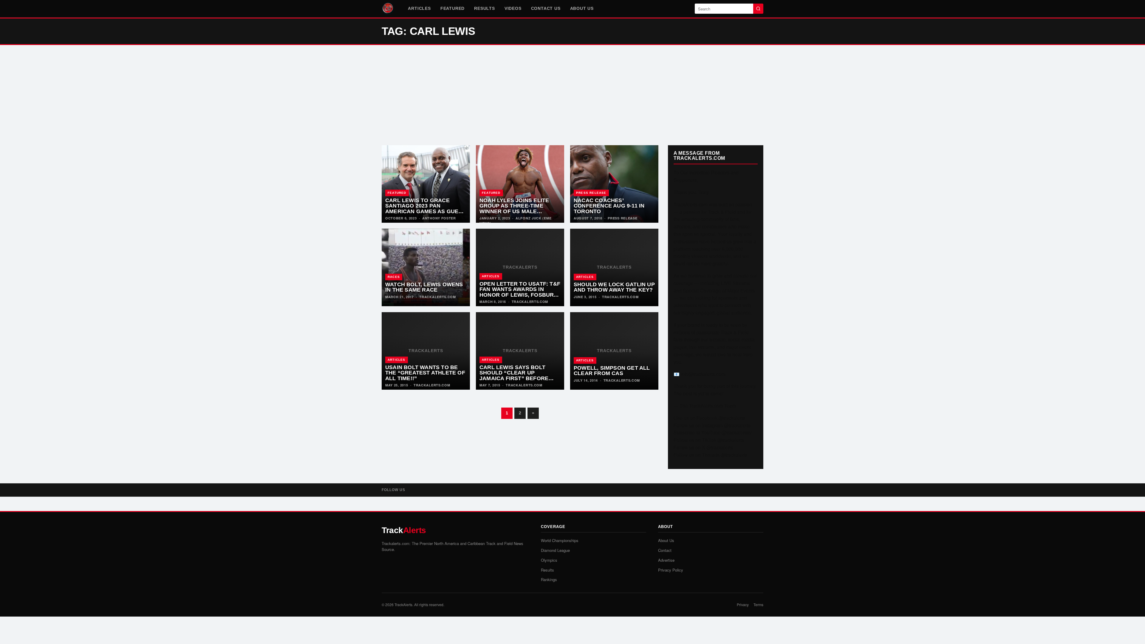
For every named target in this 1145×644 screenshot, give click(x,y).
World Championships (559, 540)
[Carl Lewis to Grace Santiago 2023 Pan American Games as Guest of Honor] (426, 184)
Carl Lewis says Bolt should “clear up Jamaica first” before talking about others (513, 375)
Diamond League (555, 550)
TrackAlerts (403, 604)
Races (394, 276)
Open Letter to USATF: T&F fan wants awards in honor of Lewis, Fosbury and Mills (519, 292)
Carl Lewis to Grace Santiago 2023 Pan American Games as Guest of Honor (425, 208)
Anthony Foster (439, 218)
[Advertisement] (572, 95)
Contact (664, 550)
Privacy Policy (670, 570)
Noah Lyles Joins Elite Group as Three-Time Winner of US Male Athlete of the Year (514, 208)
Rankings (549, 579)
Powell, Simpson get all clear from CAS (612, 371)
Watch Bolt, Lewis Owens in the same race (424, 287)
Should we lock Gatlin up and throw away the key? (614, 287)
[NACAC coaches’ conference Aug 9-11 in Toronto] (614, 184)
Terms (758, 604)
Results (484, 8)
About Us (582, 8)
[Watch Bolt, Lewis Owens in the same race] (426, 267)
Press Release (591, 192)
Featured (452, 8)
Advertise (666, 560)
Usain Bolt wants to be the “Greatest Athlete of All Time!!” (425, 372)
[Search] (758, 9)
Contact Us (546, 8)
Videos (513, 8)
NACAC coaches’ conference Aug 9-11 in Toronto (609, 205)
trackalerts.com (437, 297)
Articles (419, 8)
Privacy (743, 604)
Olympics (549, 560)
